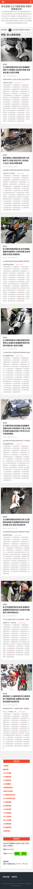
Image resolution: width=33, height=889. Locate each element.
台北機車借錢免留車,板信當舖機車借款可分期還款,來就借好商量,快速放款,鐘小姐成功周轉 (16, 70)
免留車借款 (24, 180)
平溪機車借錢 (15, 102)
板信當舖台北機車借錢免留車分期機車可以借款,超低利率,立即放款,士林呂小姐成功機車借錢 (16, 160)
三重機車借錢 (24, 85)
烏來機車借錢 (11, 114)
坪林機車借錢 (25, 186)
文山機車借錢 (24, 102)
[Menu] (2, 2)
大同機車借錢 (24, 100)
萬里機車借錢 (25, 205)
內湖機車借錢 (13, 182)
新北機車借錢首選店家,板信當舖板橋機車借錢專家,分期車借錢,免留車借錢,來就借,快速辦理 (16, 251)
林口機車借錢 (24, 106)
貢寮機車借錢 (20, 119)
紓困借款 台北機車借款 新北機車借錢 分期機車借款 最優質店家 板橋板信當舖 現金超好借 (16, 699)
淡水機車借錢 (20, 112)
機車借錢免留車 (11, 110)
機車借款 (14, 108)
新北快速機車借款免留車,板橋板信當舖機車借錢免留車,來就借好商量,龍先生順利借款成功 (16, 610)
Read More (18, 82)
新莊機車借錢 (24, 104)
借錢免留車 (24, 271)
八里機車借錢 (14, 91)
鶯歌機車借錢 (20, 121)
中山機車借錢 (15, 87)
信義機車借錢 (15, 89)
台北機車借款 (14, 93)
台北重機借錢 (16, 95)
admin (4, 76)
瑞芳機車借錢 (20, 114)
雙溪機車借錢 (11, 121)
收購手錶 (14, 877)
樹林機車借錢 (11, 197)
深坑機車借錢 (25, 201)
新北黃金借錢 (18, 375)
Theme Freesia (17, 885)
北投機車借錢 (23, 91)
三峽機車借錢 (6, 85)
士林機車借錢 (15, 100)
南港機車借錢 (13, 184)
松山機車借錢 (11, 194)
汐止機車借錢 (25, 199)
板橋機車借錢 (15, 106)
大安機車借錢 (25, 188)
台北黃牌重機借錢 (14, 97)
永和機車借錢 (20, 110)
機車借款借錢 (22, 108)
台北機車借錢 (23, 93)
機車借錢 (5, 64)
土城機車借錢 (24, 97)
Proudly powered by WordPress (10, 883)
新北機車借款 (20, 281)
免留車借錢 (24, 89)
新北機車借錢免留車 (9, 192)
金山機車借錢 (25, 207)
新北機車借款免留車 (20, 552)
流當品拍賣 (6, 877)
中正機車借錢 (24, 87)
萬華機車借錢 (20, 117)
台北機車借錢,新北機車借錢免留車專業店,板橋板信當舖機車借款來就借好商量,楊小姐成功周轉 (16, 343)
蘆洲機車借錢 (11, 119)
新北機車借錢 (25, 190)
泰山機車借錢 (11, 112)
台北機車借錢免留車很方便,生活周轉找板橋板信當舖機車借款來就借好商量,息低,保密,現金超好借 (16, 522)
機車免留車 (19, 735)
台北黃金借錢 (9, 368)
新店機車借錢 (15, 104)
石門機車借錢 (11, 117)
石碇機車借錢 (25, 203)
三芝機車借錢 (15, 85)
